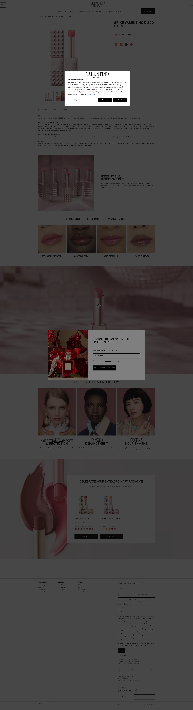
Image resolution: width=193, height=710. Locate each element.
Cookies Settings (73, 99)
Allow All (120, 100)
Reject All (105, 100)
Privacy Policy (91, 94)
